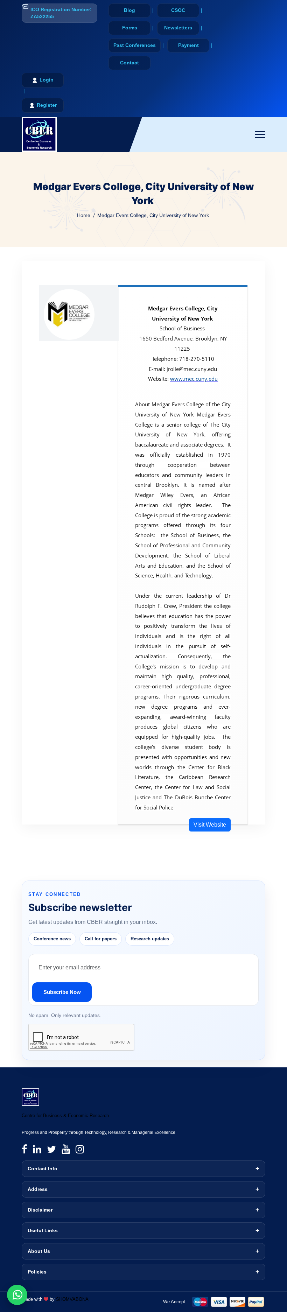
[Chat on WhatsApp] (17, 1295)
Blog (129, 10)
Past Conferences (134, 45)
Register (47, 105)
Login (47, 80)
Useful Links (43, 1230)
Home (83, 215)
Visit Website (210, 825)
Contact (129, 62)
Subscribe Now (62, 992)
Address (38, 1189)
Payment (188, 45)
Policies (37, 1272)
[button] (260, 134)
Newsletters (178, 27)
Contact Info (42, 1168)
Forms (129, 27)
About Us (39, 1251)
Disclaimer (40, 1210)
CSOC (178, 10)
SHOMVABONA (72, 1299)
